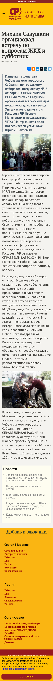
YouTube (8, 604)
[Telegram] (50, 69)
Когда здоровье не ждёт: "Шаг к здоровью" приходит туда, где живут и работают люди (24, 506)
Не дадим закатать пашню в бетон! (22, 488)
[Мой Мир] (37, 69)
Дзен (7, 560)
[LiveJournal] (45, 69)
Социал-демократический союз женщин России (21, 637)
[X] (41, 69)
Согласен (26, 676)
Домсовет (10, 642)
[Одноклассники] (33, 69)
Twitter (8, 564)
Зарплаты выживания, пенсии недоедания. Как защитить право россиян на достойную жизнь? (25, 477)
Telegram (9, 557)
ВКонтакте (10, 567)
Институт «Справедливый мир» (22, 623)
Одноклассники (13, 571)
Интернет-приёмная (15, 554)
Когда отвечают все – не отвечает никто (26, 516)
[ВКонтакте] (29, 69)
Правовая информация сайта (17, 669)
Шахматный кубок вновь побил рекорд (24, 496)
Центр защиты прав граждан (20, 626)
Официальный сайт (14, 550)
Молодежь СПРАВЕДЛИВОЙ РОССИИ (20, 631)
